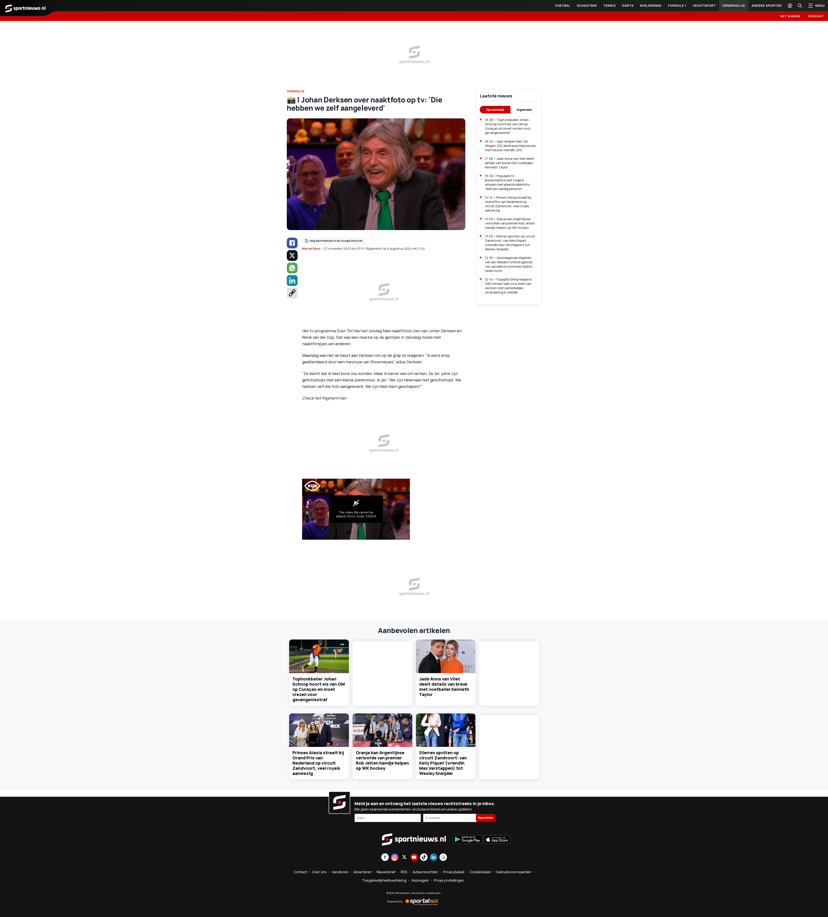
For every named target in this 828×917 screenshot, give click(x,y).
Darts (628, 5)
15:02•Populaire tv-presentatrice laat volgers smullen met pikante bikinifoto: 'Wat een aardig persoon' (508, 182)
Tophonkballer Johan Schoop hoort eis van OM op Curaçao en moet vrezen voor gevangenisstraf (318, 689)
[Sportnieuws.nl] (25, 8)
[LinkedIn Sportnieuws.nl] (433, 857)
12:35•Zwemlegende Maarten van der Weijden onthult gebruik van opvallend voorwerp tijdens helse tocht (508, 264)
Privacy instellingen (449, 880)
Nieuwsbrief (386, 872)
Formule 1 (677, 5)
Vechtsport (704, 5)
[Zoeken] (800, 5)
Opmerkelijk (733, 5)
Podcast (816, 16)
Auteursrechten (425, 872)
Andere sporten (767, 5)
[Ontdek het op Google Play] (467, 840)
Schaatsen (587, 5)
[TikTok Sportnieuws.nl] (424, 857)
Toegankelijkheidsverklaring (384, 880)
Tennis (609, 5)
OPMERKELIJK (295, 91)
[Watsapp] (292, 268)
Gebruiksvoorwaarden (513, 872)
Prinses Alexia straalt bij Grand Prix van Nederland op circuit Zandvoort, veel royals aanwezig (318, 763)
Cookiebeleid (480, 872)
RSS (404, 872)
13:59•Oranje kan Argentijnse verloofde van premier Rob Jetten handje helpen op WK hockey (510, 223)
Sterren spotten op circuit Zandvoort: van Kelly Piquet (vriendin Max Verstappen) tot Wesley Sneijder (443, 763)
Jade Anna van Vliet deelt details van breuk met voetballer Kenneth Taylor (444, 686)
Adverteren (362, 872)
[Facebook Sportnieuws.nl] (385, 857)
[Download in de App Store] (497, 840)
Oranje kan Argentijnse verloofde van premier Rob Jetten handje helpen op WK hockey (382, 760)
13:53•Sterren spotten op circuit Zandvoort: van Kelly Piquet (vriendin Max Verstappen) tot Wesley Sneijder (510, 242)
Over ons (319, 872)
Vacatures (340, 872)
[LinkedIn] (292, 280)
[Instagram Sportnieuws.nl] (394, 857)
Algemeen (524, 110)
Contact (300, 872)
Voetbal (562, 5)
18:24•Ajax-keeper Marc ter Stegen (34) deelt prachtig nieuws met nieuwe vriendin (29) (510, 145)
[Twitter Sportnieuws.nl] (404, 857)
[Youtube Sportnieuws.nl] (414, 857)
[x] (292, 255)
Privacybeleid (453, 872)
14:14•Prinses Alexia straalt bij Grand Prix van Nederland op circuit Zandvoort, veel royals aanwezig (508, 204)
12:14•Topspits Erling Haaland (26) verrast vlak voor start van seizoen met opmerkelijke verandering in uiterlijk (508, 286)
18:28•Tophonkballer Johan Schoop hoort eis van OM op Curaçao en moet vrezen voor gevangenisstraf (507, 126)
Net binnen (790, 16)
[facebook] (292, 243)
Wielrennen (651, 5)
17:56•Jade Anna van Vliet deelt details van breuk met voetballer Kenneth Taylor (509, 162)
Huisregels (420, 880)
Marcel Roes (311, 248)
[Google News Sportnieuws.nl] (443, 857)
